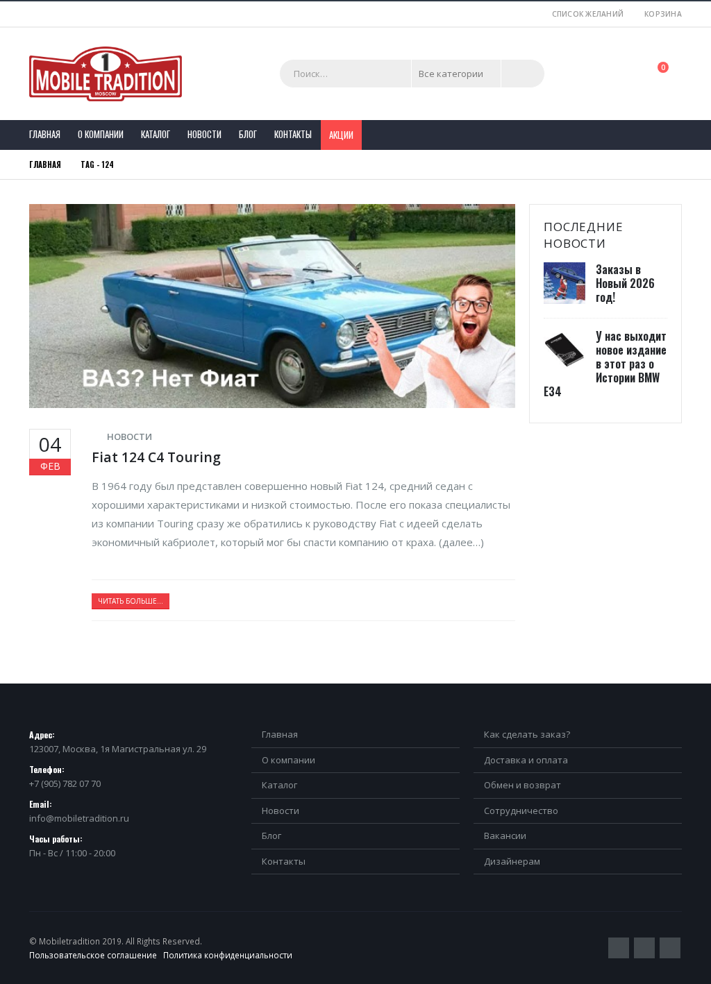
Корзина (663, 14)
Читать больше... (130, 601)
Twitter (618, 948)
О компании (101, 134)
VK (670, 948)
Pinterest (644, 948)
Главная (44, 134)
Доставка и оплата (526, 760)
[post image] (272, 306)
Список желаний (588, 14)
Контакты (293, 134)
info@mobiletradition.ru (79, 818)
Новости (204, 134)
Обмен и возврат (522, 785)
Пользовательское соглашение (93, 954)
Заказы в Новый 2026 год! (625, 283)
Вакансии (505, 835)
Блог (248, 134)
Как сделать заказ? (527, 734)
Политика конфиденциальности (227, 954)
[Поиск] (522, 73)
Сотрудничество (521, 810)
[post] (566, 283)
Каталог (155, 134)
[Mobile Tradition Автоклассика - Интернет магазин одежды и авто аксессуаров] (105, 73)
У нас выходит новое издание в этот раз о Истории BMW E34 (605, 364)
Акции (341, 135)
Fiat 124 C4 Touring (156, 457)
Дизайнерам (512, 861)
